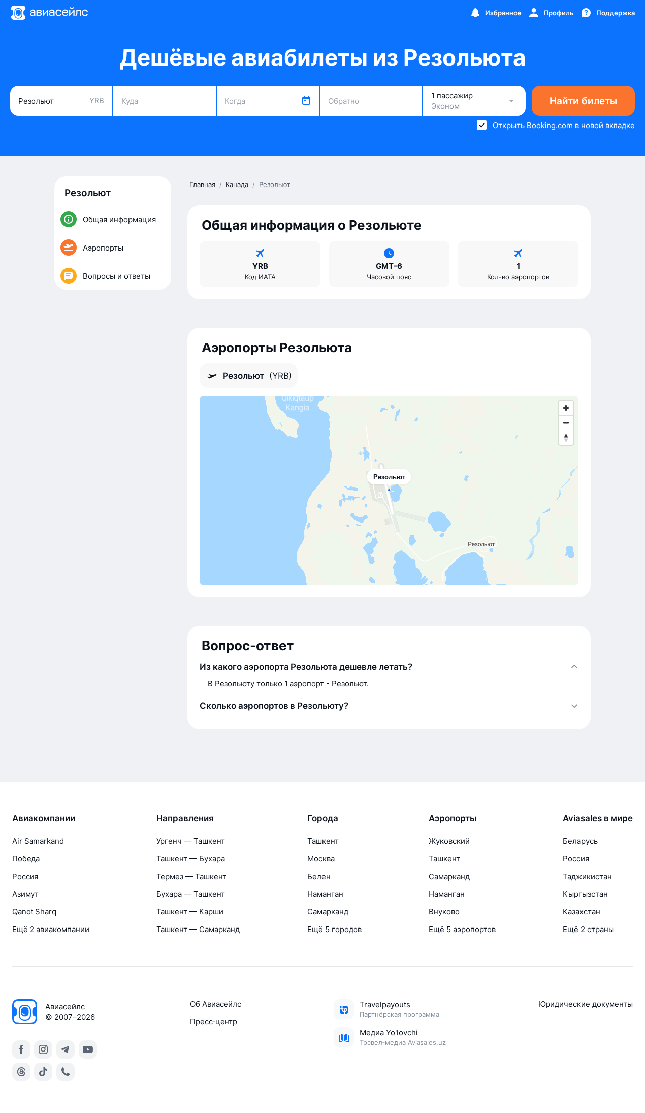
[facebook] (21, 1049)
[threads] (21, 1072)
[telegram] (65, 1049)
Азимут (25, 894)
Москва (321, 858)
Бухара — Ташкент (190, 894)
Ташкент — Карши (189, 911)
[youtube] (88, 1049)
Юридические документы (585, 1004)
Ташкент (323, 841)
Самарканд (327, 911)
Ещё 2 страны (588, 929)
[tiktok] (43, 1072)
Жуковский (449, 841)
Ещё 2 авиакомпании (50, 929)
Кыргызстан (585, 894)
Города (322, 818)
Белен (319, 876)
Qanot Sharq (34, 911)
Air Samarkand (38, 841)
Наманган (325, 894)
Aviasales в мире (598, 818)
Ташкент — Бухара (190, 858)
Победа (26, 858)
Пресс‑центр (213, 1021)
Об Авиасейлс (215, 1004)
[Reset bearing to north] (566, 437)
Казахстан (581, 911)
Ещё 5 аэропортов (462, 929)
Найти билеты (583, 101)
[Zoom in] (566, 408)
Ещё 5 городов (334, 929)
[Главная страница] (49, 13)
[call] (65, 1072)
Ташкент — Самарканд (198, 929)
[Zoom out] (566, 422)
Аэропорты (453, 818)
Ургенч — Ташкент (190, 841)
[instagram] (43, 1049)
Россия (25, 876)
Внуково (444, 911)
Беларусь (580, 841)
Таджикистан (587, 876)
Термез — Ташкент (191, 876)
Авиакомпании (43, 818)
